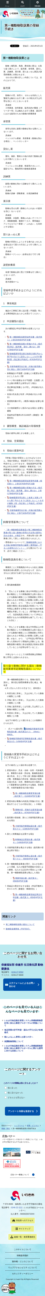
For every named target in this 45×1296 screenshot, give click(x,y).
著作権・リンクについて (22, 1261)
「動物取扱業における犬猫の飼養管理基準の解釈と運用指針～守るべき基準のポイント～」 (22, 545)
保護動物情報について (14, 1041)
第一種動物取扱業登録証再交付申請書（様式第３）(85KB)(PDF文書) (28, 897)
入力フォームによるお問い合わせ (22, 984)
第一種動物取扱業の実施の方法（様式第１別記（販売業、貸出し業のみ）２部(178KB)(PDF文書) (24, 491)
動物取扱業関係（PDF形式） (18, 929)
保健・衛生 (5, 1128)
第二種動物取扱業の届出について (20, 924)
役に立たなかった (15, 1093)
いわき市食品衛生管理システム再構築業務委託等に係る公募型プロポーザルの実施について (23, 1023)
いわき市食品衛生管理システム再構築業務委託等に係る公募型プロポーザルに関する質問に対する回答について (23, 1048)
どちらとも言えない (16, 1097)
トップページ (19, 1126)
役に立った (12, 1088)
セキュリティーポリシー (22, 1274)
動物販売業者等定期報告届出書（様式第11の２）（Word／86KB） (25, 732)
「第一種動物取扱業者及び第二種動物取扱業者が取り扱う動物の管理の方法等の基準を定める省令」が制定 (22, 533)
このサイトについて (22, 1249)
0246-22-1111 (17, 1208)
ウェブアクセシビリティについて (22, 1268)
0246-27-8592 (17, 972)
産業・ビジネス (33, 1126)
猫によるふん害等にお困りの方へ (18, 1037)
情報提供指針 (22, 1255)
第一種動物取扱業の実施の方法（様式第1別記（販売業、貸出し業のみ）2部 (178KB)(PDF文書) (24, 347)
